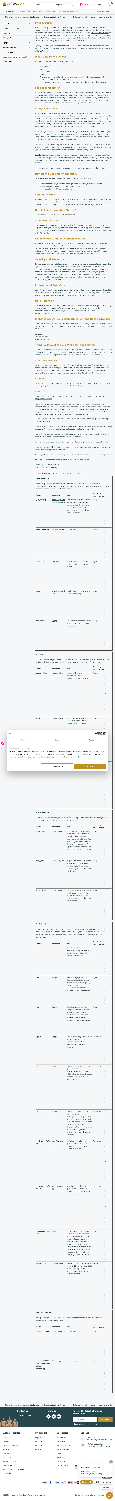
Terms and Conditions (11, 28)
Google (54, 621)
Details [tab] (57, 740)
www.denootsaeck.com (99, 33)
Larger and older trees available (15, 57)
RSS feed (100, 1495)
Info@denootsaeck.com (95, 1444)
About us (6, 23)
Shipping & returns (9, 47)
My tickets (39, 1445)
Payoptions (6, 43)
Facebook (48, 1416)
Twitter (54, 1416)
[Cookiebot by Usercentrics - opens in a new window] (96, 733)
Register (38, 1438)
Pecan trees (37, 11)
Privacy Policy (7, 38)
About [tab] (91, 740)
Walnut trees (25, 11)
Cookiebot (79, 473)
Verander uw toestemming (46, 467)
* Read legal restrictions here (85, 1424)
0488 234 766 (91, 1438)
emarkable (41, 1495)
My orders (39, 1441)
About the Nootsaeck (105, 11)
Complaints (7, 62)
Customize (56, 766)
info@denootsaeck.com (43, 313)
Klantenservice (8, 52)
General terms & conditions (85, 1495)
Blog (4, 1438)
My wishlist (39, 1449)
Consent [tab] (23, 740)
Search (71, 4)
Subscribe (105, 1420)
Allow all (90, 766)
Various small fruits (52, 11)
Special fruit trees (69, 11)
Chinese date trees (63, 1465)
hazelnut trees (62, 1457)
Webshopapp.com (58, 500)
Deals (59, 1453)
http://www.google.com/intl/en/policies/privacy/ (94, 168)
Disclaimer (6, 33)
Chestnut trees (62, 1461)
